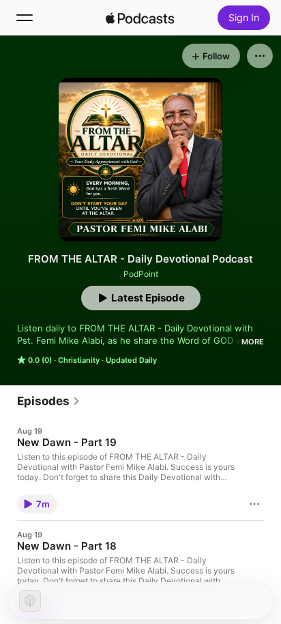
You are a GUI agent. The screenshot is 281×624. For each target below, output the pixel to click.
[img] (139, 18)
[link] (48, 400)
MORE (252, 341)
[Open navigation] (25, 18)
